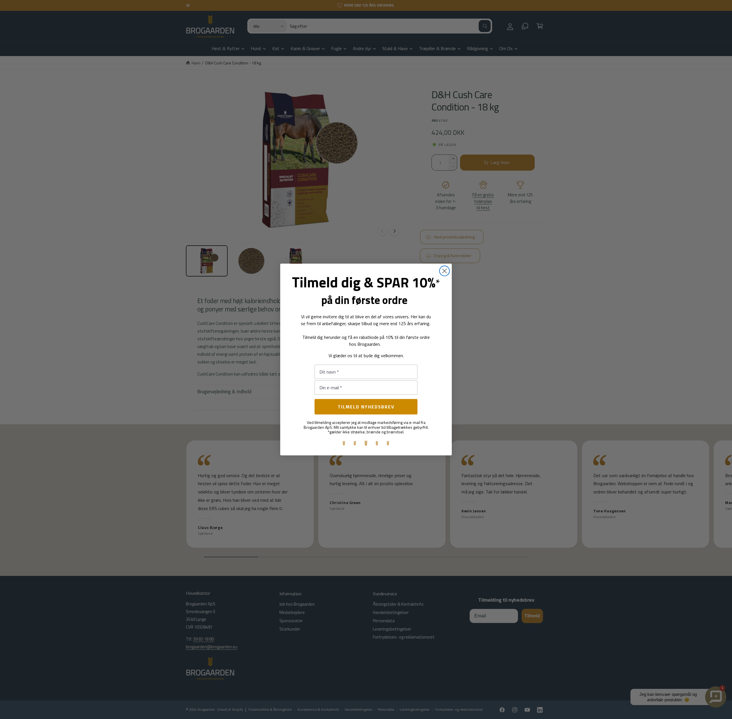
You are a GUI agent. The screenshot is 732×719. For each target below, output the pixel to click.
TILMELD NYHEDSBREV (366, 406)
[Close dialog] (444, 271)
